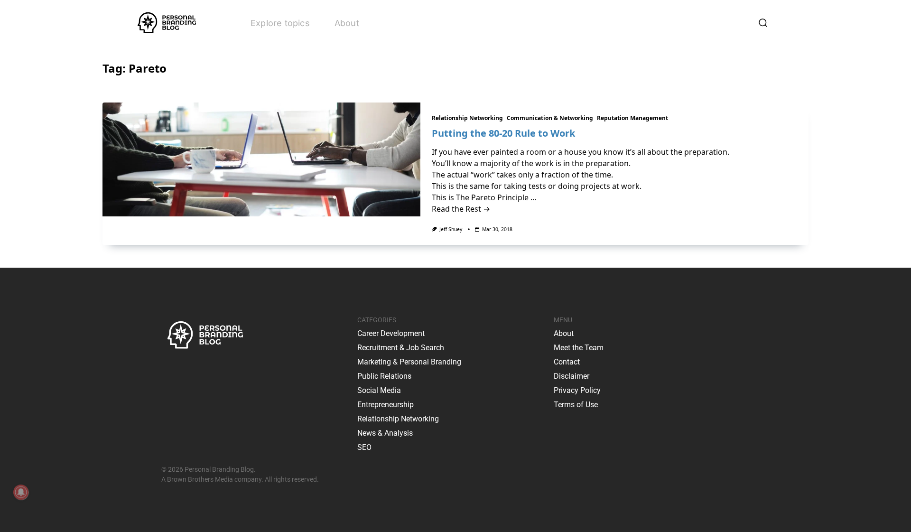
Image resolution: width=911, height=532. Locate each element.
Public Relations (384, 376)
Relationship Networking (467, 118)
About (347, 23)
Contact (567, 361)
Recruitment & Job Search (400, 347)
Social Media (379, 390)
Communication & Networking (550, 118)
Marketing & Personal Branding (409, 361)
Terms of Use (576, 404)
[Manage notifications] (20, 492)
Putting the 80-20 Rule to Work (503, 133)
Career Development (391, 333)
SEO (364, 447)
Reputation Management (632, 118)
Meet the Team (579, 347)
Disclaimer (571, 376)
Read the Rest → (461, 209)
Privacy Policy (577, 390)
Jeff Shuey (450, 229)
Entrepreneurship (385, 404)
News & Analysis (385, 433)
